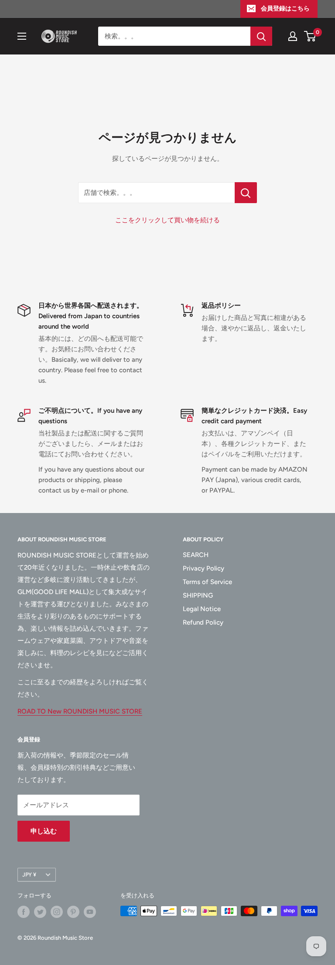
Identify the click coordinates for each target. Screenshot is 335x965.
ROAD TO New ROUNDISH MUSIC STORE (79, 711)
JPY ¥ (29, 874)
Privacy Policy (203, 568)
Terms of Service (207, 582)
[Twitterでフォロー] (40, 912)
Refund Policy (203, 622)
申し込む (44, 831)
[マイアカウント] (292, 36)
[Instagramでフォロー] (57, 912)
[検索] (261, 36)
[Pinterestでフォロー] (73, 912)
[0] (310, 36)
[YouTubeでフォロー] (90, 912)
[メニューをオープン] (21, 36)
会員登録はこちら (285, 8)
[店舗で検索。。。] (246, 192)
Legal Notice (202, 609)
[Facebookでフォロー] (23, 912)
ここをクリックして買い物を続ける (167, 220)
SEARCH (196, 555)
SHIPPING (198, 595)
